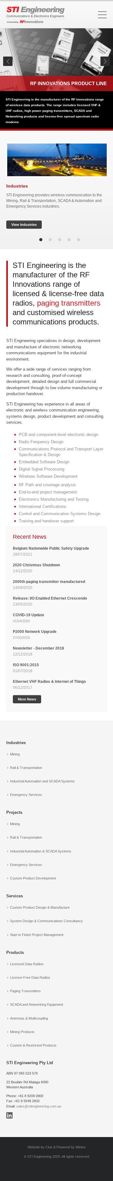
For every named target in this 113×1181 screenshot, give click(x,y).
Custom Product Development (33, 878)
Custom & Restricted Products (33, 1045)
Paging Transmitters (25, 991)
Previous (8, 61)
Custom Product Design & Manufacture (40, 907)
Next (105, 61)
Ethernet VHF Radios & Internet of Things (49, 681)
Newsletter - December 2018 (38, 648)
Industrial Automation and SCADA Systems (42, 781)
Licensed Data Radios (27, 964)
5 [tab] (78, 239)
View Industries (24, 224)
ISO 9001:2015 (26, 665)
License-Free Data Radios (30, 977)
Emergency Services (26, 795)
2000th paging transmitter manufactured (49, 582)
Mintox (81, 1147)
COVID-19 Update (28, 615)
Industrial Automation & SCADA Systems (40, 851)
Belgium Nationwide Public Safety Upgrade (51, 548)
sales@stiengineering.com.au (38, 1106)
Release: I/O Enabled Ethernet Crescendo (50, 598)
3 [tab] (59, 239)
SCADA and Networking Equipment (36, 1004)
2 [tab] (50, 239)
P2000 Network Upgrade (34, 631)
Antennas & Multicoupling (29, 1018)
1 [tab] (40, 239)
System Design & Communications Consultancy (46, 921)
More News (27, 699)
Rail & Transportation (26, 768)
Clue (49, 1147)
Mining (15, 754)
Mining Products (22, 1032)
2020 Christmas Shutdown (37, 565)
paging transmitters (68, 303)
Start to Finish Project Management (36, 935)
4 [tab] (69, 239)
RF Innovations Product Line (68, 83)
